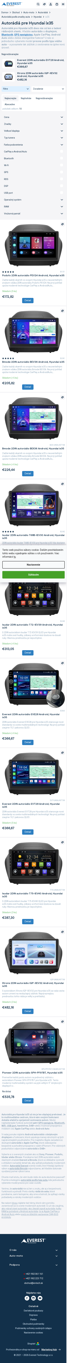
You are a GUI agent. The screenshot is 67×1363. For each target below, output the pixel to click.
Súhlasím (32, 574)
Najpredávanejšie (44, 98)
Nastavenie (32, 564)
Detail (27, 302)
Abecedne (10, 104)
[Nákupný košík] (54, 4)
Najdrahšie (26, 98)
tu (33, 556)
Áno (32, 151)
